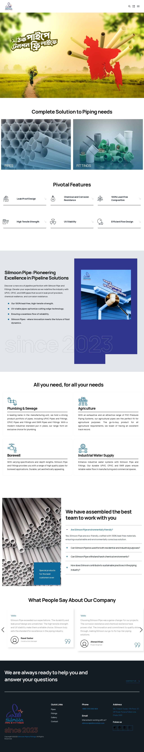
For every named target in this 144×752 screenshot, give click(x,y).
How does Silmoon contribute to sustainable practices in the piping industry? (103, 567)
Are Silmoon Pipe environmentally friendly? (92, 529)
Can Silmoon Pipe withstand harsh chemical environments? (100, 556)
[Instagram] (129, 728)
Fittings (54, 713)
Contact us (131, 681)
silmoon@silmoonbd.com (93, 723)
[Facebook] (119, 728)
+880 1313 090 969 (90, 709)
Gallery (54, 717)
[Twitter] (114, 728)
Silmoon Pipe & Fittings (27, 736)
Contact (54, 721)
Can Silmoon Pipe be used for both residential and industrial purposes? (105, 547)
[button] (2, 55)
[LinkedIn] (124, 728)
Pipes (53, 709)
